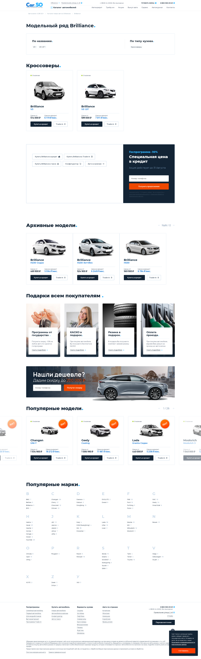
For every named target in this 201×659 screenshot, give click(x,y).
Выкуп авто (133, 7)
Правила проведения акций (57, 652)
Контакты (170, 7)
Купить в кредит (41, 124)
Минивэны (80, 633)
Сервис (145, 7)
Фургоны (80, 630)
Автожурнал (157, 7)
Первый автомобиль (33, 613)
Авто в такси (56, 619)
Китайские (106, 611)
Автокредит (97, 7)
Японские (106, 613)
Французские (107, 622)
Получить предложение (148, 186)
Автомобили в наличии (60, 613)
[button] (159, 225)
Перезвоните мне (163, 622)
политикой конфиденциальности (139, 194)
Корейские (106, 619)
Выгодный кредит (32, 619)
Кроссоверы (136, 47)
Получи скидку (74, 388)
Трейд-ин (110, 7)
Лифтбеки (80, 616)
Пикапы (80, 627)
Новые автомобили (59, 611)
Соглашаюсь (183, 651)
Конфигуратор (57, 616)
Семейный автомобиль (34, 611)
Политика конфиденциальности (36, 652)
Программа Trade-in (33, 622)
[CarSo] (38, 5)
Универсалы (81, 619)
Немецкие (106, 616)
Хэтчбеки (80, 613)
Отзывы (170, 616)
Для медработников (33, 616)
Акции (121, 7)
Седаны (80, 611)
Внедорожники (82, 625)
